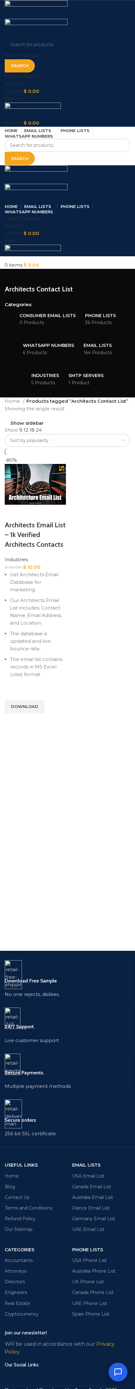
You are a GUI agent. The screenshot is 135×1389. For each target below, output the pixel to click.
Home (13, 401)
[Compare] (12, 512)
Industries (16, 559)
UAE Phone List (89, 1303)
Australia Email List (92, 1197)
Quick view (12, 721)
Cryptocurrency (22, 1314)
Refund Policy (20, 1218)
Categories (18, 304)
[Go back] (12, 277)
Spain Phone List (90, 1314)
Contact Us (17, 1197)
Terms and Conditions (28, 1208)
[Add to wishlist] (12, 692)
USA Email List (88, 1176)
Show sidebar (27, 423)
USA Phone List (89, 1260)
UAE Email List (88, 1229)
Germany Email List (93, 1218)
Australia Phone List (94, 1271)
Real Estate (17, 1303)
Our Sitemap (19, 1229)
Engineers (16, 1292)
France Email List (91, 1208)
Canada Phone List (93, 1292)
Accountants (19, 1260)
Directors (15, 1282)
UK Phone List (88, 1282)
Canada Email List (91, 1186)
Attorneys (15, 1271)
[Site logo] (36, 9)
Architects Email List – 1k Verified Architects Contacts (35, 535)
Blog (10, 1186)
